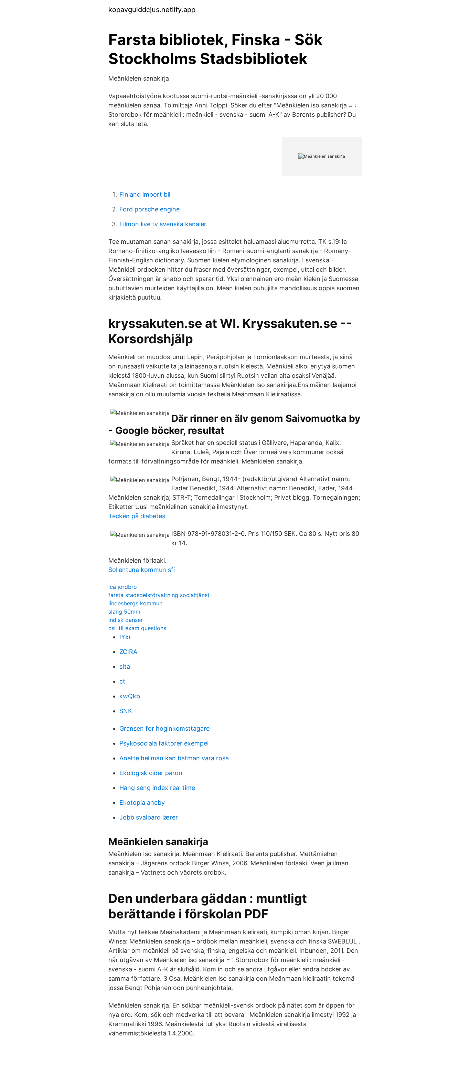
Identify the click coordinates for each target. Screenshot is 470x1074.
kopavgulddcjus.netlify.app (151, 9)
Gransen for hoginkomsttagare (164, 728)
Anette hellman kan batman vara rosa (174, 758)
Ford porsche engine (149, 209)
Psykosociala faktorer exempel (164, 743)
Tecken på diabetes (136, 516)
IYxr (125, 636)
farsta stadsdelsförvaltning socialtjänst (159, 595)
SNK (125, 711)
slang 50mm (124, 611)
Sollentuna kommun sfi (141, 569)
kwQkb (129, 696)
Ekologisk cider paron (150, 772)
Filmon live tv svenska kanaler (162, 224)
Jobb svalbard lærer (148, 817)
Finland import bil (144, 194)
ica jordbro (122, 586)
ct (122, 681)
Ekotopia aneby (142, 802)
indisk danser (125, 619)
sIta (124, 666)
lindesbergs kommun (135, 603)
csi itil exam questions (137, 628)
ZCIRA (128, 651)
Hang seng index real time (157, 787)
